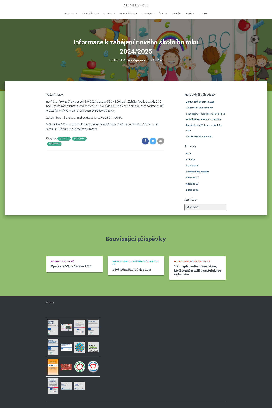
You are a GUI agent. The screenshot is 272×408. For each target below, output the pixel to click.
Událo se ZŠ (54, 144)
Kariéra (190, 13)
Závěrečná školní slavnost (199, 107)
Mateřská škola (127, 13)
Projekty (108, 13)
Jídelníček (176, 13)
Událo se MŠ (192, 177)
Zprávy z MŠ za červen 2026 (200, 101)
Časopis (163, 13)
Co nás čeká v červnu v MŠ (199, 136)
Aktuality (70, 13)
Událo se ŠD (79, 138)
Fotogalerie (148, 13)
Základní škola (89, 13)
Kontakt (203, 13)
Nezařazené (192, 165)
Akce (188, 153)
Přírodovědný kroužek (197, 171)
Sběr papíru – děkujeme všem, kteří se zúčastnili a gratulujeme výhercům (197, 270)
